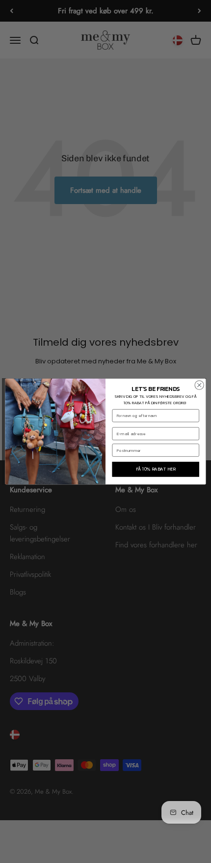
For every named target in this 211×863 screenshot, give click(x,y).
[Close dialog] (199, 385)
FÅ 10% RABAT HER (156, 469)
